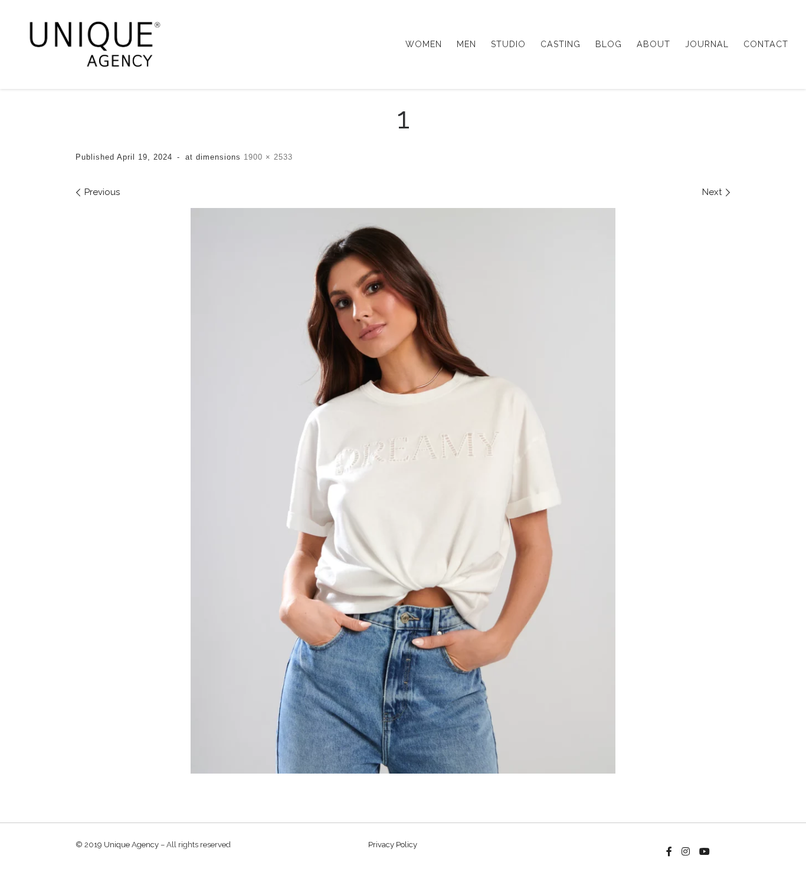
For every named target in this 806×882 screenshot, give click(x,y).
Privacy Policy (392, 844)
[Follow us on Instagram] (686, 852)
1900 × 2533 (267, 157)
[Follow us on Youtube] (704, 852)
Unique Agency (131, 844)
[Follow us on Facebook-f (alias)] (669, 852)
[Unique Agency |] (91, 42)
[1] (403, 491)
